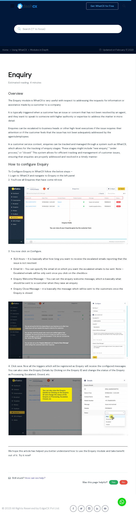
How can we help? (35, 477)
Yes (113, 482)
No (123, 482)
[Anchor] (25, 93)
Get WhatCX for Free (102, 5)
